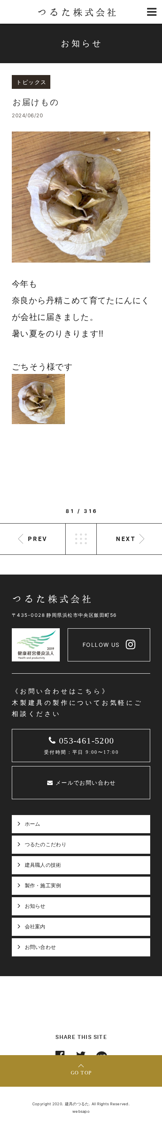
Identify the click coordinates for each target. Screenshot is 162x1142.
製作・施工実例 (43, 885)
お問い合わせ (40, 947)
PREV (38, 539)
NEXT (126, 539)
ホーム (32, 824)
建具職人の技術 (43, 865)
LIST (81, 539)
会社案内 (35, 926)
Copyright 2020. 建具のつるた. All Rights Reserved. (81, 1104)
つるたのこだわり (45, 844)
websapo (81, 1111)
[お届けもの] (81, 197)
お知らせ (35, 906)
